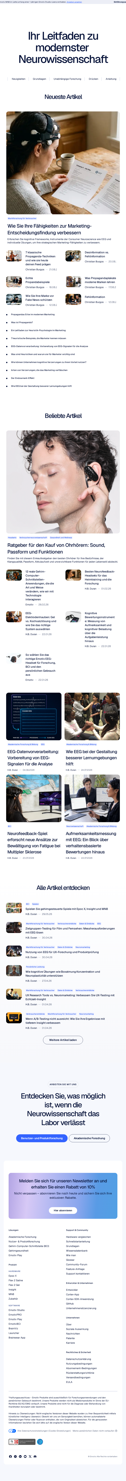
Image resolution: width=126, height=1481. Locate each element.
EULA (69, 1382)
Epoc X (13, 1275)
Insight (12, 1289)
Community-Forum (76, 1264)
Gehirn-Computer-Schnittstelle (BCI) (29, 1246)
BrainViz (13, 1328)
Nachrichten (73, 1333)
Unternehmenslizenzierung (81, 1308)
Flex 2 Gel (14, 1285)
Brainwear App (17, 1337)
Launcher (14, 1333)
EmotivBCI (15, 1323)
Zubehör (13, 1298)
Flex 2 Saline (16, 1280)
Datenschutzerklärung (78, 1359)
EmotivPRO (15, 1314)
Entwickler (72, 1289)
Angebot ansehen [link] (62, 2)
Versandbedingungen (78, 1377)
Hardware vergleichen (78, 1237)
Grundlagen (72, 1246)
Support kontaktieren (78, 1273)
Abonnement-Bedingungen (81, 1368)
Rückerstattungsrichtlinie (80, 1372)
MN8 (11, 1294)
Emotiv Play (15, 1255)
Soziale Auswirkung (77, 1329)
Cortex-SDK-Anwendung (80, 1299)
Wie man (71, 1255)
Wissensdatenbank (77, 1250)
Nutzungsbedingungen (79, 1363)
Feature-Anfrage (75, 1269)
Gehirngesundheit (18, 1250)
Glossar (70, 1259)
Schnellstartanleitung (78, 1241)
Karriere (70, 1342)
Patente (70, 1338)
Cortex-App (72, 1294)
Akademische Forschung (22, 1237)
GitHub (70, 1303)
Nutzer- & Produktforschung (24, 1241)
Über (69, 1324)
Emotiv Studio (17, 1310)
